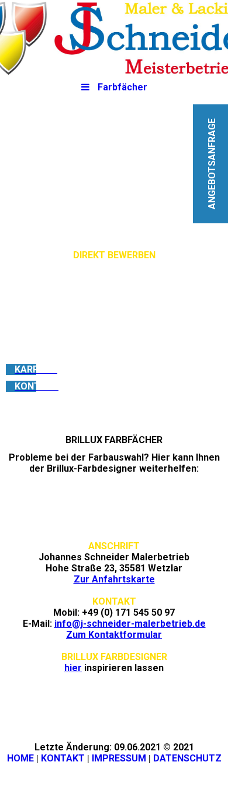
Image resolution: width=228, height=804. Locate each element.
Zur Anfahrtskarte (114, 579)
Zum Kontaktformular (114, 634)
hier (73, 667)
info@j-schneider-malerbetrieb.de (130, 623)
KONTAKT (63, 758)
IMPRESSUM (119, 758)
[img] (114, 38)
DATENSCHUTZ (187, 758)
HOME (20, 758)
